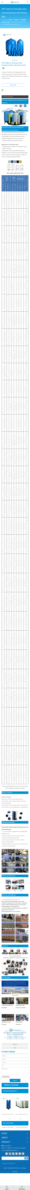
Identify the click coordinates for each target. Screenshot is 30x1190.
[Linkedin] (19, 1153)
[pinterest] (6, 1153)
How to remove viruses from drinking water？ (22, 1127)
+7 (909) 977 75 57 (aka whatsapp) (15, 1148)
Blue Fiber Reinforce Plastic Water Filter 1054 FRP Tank (8, 1114)
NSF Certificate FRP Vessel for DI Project (22, 1114)
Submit (15, 1080)
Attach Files (6, 1076)
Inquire (12, 85)
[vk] (13, 1153)
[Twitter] (10, 1153)
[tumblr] (16, 1153)
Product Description (8, 96)
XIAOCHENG (11, 1163)
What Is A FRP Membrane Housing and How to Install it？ (8, 1127)
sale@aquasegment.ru (11, 1150)
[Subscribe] (26, 1158)
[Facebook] (23, 1153)
